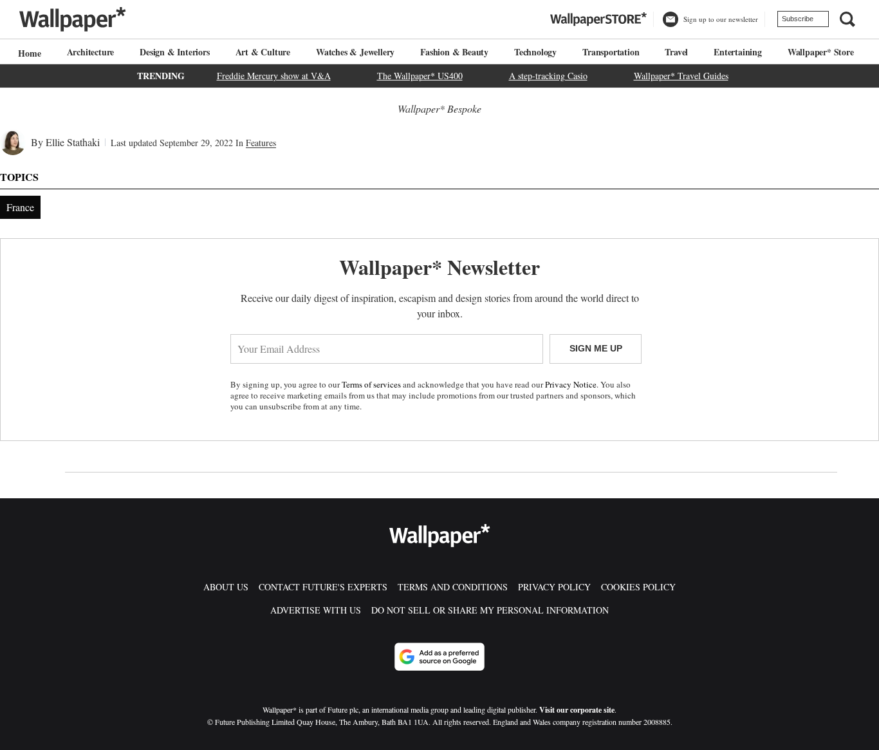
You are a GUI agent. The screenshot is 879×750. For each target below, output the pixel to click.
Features (261, 142)
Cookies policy (638, 587)
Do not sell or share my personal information (490, 610)
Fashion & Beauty (454, 52)
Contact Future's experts (323, 587)
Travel (676, 52)
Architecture (91, 52)
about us (225, 587)
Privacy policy (554, 587)
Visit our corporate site (577, 709)
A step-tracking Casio (548, 76)
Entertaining (738, 52)
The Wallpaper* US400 (420, 76)
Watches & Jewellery (355, 52)
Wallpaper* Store (821, 52)
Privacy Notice (571, 384)
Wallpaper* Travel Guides (681, 76)
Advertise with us (315, 610)
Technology (535, 52)
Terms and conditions (453, 587)
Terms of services (372, 384)
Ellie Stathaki (73, 142)
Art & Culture (263, 52)
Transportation (610, 52)
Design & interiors (174, 52)
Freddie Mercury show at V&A (274, 76)
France (20, 207)
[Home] (28, 53)
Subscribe (797, 19)
